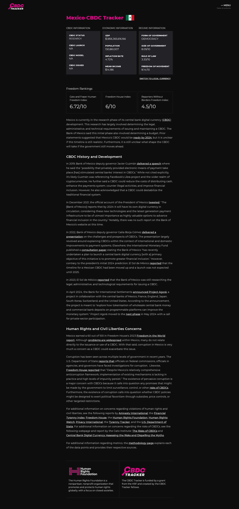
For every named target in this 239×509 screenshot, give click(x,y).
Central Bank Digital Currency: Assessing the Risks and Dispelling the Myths (115, 435)
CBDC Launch (77, 45)
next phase (133, 314)
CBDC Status (77, 35)
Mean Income (113, 66)
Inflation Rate (114, 56)
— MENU (224, 6)
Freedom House (96, 417)
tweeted (154, 202)
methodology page (141, 443)
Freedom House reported (82, 370)
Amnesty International (133, 413)
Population (112, 46)
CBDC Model (76, 55)
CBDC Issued (76, 65)
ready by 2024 (142, 137)
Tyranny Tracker (119, 422)
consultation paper (94, 250)
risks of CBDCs (159, 387)
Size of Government (153, 46)
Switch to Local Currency (155, 78)
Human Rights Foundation (130, 417)
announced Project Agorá (150, 292)
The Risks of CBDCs (144, 430)
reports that (106, 361)
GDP (107, 35)
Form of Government (154, 35)
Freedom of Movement (155, 66)
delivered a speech (149, 163)
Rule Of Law (148, 56)
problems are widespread (104, 340)
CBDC (166, 119)
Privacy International (89, 422)
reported (155, 263)
